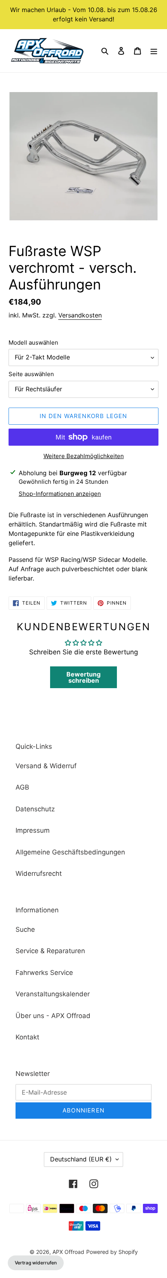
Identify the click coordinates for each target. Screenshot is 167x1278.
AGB (22, 787)
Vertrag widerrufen (36, 1263)
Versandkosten (80, 315)
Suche (25, 929)
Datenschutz (35, 809)
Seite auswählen (31, 374)
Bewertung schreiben (83, 677)
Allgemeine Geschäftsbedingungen (70, 852)
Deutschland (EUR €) (81, 1159)
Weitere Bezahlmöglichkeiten (83, 456)
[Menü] (154, 51)
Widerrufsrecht (39, 873)
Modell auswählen (33, 342)
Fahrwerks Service (44, 972)
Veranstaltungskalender (53, 994)
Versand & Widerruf (46, 766)
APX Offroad (68, 1251)
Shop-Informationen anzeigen (60, 493)
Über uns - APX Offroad (53, 1016)
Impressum (33, 830)
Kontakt (27, 1037)
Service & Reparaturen (50, 951)
